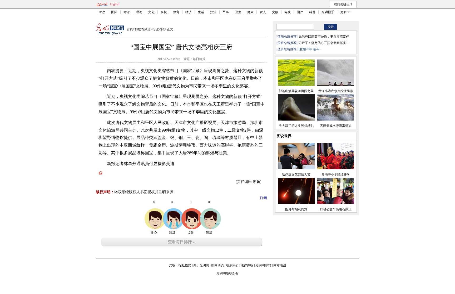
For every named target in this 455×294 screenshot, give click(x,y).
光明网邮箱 (263, 265)
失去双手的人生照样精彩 (296, 126)
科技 (164, 12)
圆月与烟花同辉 (296, 209)
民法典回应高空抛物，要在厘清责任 (324, 36)
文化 (151, 12)
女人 (263, 12)
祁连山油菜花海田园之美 (296, 91)
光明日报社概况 (180, 265)
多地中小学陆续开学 (336, 174)
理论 (139, 12)
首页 (130, 29)
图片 (300, 12)
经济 (188, 12)
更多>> (345, 12)
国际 (114, 12)
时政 (102, 12)
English (114, 4)
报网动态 (217, 265)
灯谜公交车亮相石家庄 (336, 209)
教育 (176, 12)
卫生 (238, 12)
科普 (312, 12)
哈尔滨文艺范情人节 (296, 174)
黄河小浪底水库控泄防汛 (335, 91)
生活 (201, 12)
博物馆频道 (143, 29)
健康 (250, 12)
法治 (213, 12)
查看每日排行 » (181, 242)
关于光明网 (201, 265)
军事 (225, 12)
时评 (126, 12)
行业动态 (158, 29)
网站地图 (279, 265)
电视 (287, 12)
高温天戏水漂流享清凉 (336, 126)
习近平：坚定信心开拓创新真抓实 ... (324, 43)
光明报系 (328, 12)
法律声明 (247, 265)
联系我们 (232, 265)
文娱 (275, 12)
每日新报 (199, 59)
